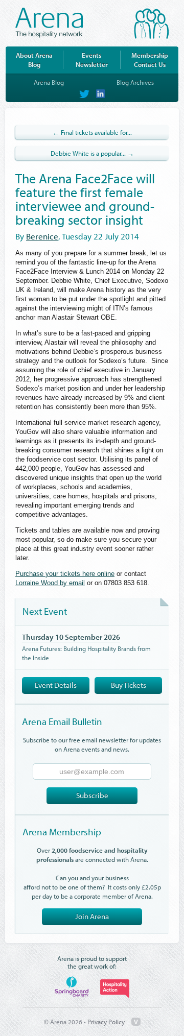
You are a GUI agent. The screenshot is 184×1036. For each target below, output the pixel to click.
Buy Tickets (128, 685)
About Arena (34, 55)
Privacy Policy (106, 1022)
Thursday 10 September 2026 (71, 637)
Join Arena (92, 916)
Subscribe (92, 795)
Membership (149, 55)
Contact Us (150, 64)
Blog (34, 64)
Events (91, 55)
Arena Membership (61, 832)
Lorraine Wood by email (50, 583)
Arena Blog (49, 82)
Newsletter (92, 64)
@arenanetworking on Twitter (84, 94)
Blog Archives (135, 82)
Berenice (42, 236)
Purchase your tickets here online (64, 573)
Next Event (44, 611)
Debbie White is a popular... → (92, 153)
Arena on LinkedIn (100, 94)
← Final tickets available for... (92, 132)
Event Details (56, 685)
